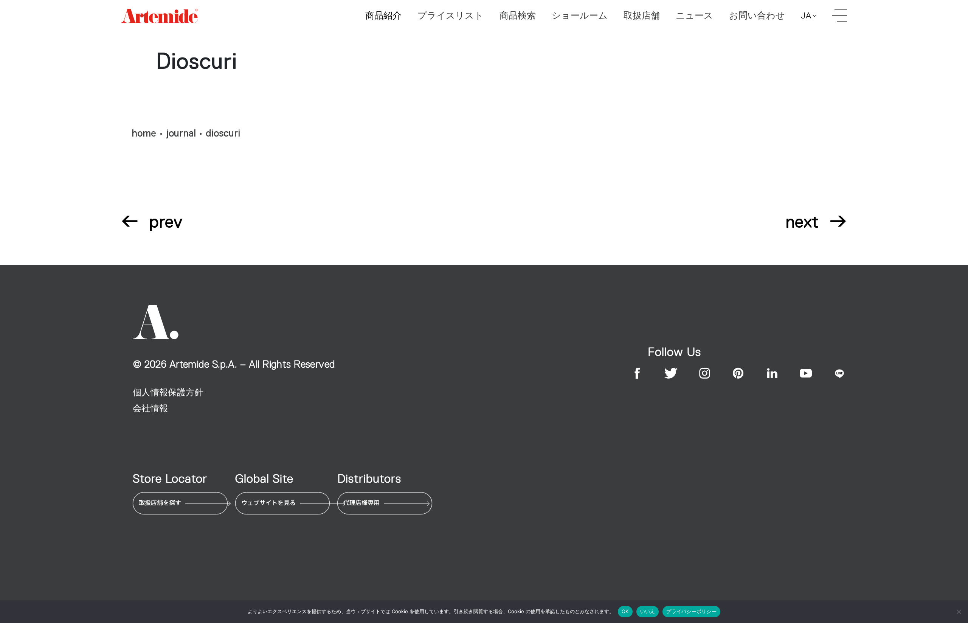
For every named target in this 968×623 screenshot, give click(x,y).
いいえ (647, 611)
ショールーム (580, 15)
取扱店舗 (642, 15)
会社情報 (150, 408)
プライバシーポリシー (691, 611)
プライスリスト (450, 15)
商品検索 (518, 15)
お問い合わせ (757, 15)
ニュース (694, 15)
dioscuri (223, 133)
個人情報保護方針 (168, 392)
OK (625, 611)
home (144, 133)
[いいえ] (958, 611)
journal (181, 133)
